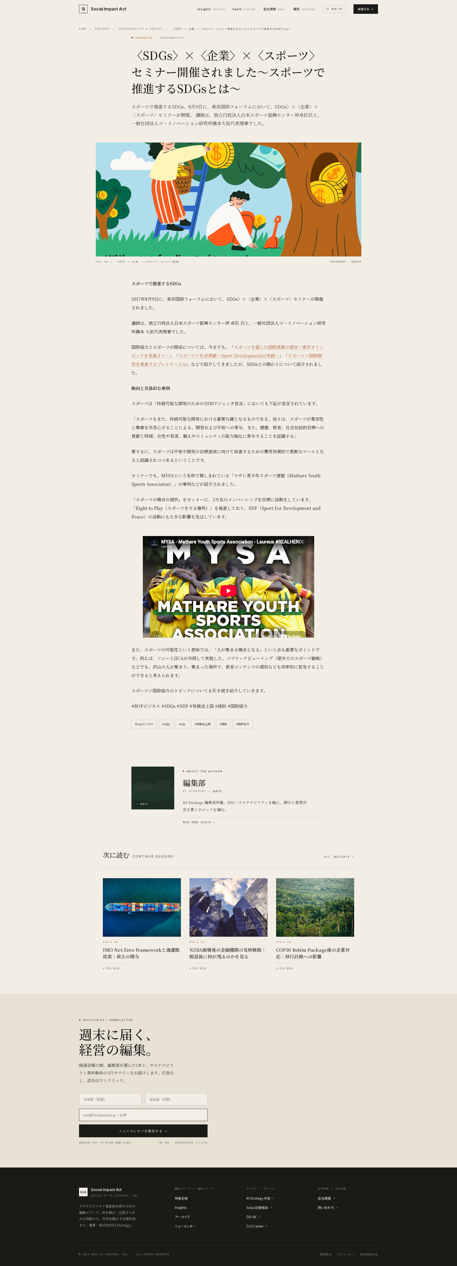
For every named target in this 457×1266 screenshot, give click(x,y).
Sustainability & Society (140, 28)
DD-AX (253, 1216)
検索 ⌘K (337, 8)
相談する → (366, 9)
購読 (304, 9)
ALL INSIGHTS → (339, 856)
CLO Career (257, 1226)
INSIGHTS (102, 28)
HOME (82, 28)
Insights (211, 9)
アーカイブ (182, 1216)
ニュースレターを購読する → (143, 1131)
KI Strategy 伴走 (260, 1198)
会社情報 (274, 9)
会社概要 (326, 1198)
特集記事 (181, 1198)
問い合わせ (328, 1207)
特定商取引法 (369, 1254)
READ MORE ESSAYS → (199, 822)
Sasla (244, 9)
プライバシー (346, 1254)
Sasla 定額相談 (259, 1207)
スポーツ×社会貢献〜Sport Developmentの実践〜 (228, 355)
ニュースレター (185, 1226)
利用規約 (326, 1254)
